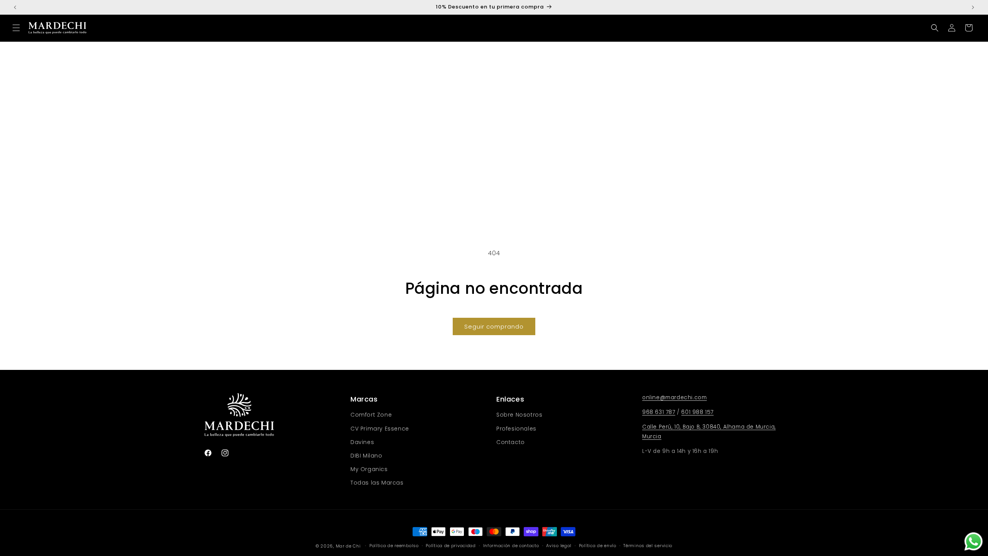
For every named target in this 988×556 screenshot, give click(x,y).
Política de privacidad (450, 545)
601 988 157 (697, 412)
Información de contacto (511, 545)
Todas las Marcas (377, 482)
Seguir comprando (494, 326)
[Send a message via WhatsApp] (973, 541)
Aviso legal (559, 545)
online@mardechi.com (674, 397)
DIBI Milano (366, 455)
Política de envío (597, 545)
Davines (362, 442)
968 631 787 (658, 412)
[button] (16, 27)
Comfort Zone (371, 415)
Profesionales (516, 428)
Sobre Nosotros (519, 415)
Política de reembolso (394, 545)
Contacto (510, 442)
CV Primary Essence (379, 428)
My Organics (369, 469)
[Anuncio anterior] (15, 7)
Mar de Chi (348, 546)
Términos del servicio (647, 545)
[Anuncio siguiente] (972, 7)
